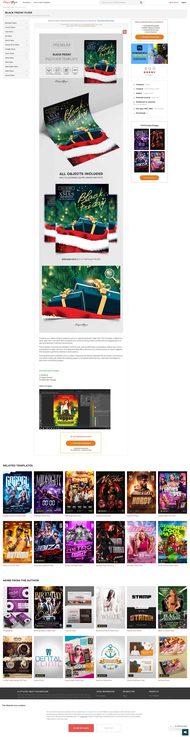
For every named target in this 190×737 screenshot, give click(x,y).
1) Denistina (43, 375)
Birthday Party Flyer (135, 565)
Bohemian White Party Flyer (107, 631)
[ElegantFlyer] (10, 2)
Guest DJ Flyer (132, 516)
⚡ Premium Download (80, 443)
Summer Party (164, 680)
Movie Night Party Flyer (74, 680)
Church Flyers (10, 27)
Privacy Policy (63, 719)
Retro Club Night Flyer (74, 565)
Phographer (7, 631)
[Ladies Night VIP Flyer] (157, 161)
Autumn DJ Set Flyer (11, 565)
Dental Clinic (39, 680)
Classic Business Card (135, 680)
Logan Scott (148, 93)
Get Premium (149, 178)
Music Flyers (9, 53)
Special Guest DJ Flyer (105, 565)
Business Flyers (11, 23)
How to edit (158, 109)
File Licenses (100, 696)
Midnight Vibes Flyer (42, 516)
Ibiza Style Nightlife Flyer (44, 565)
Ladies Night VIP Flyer (167, 516)
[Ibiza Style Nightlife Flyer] (141, 161)
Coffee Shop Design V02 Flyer (15, 680)
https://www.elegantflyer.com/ (90, 712)
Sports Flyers (10, 75)
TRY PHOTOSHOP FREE (105, 20)
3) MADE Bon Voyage (47, 380)
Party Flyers (9, 58)
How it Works (154, 696)
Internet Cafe (70, 631)
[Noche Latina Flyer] (157, 139)
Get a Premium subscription (87, 26)
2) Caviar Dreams (45, 377)
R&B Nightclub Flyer (73, 516)
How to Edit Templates (42, 2)
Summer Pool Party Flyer (168, 565)
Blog (124, 696)
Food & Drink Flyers (12, 45)
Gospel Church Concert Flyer (14, 516)
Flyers (147, 84)
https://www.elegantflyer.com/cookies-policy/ (101, 716)
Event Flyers (9, 40)
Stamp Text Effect (134, 631)
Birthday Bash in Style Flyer (45, 631)
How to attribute (140, 104)
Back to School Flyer (166, 631)
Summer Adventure (104, 680)
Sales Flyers (9, 71)
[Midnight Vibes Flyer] (141, 139)
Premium (175, 2)
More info (155, 98)
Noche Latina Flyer (103, 516)
